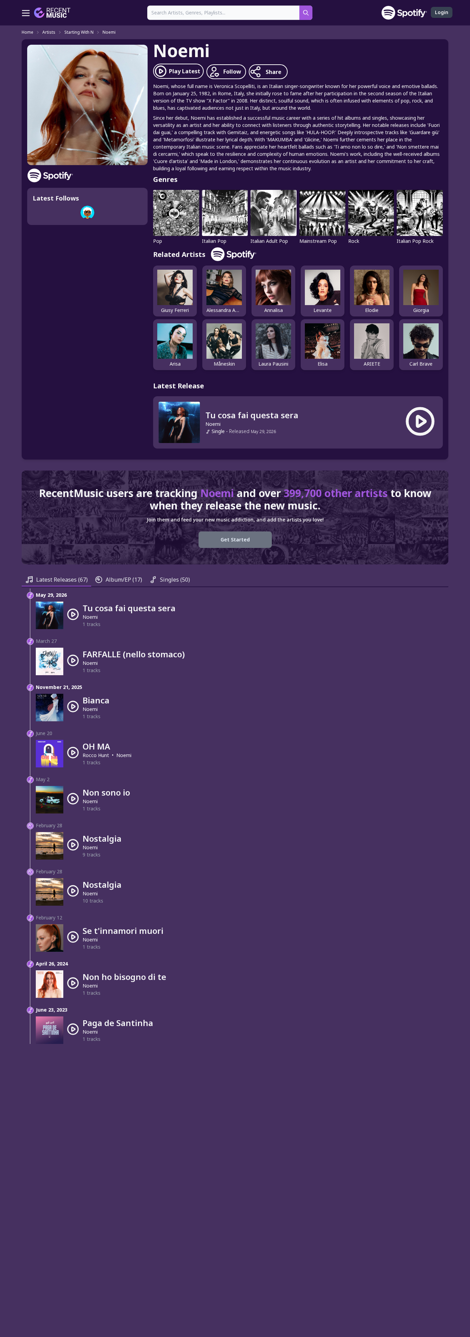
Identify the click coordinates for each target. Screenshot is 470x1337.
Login (441, 12)
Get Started (235, 539)
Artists (48, 32)
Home (27, 32)
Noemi (109, 32)
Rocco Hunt (96, 755)
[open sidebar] (26, 13)
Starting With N (79, 32)
